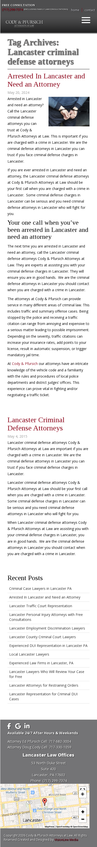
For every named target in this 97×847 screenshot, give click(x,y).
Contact (90, 10)
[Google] (17, 726)
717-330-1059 (60, 747)
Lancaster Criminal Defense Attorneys (36, 424)
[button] (45, 802)
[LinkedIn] (26, 726)
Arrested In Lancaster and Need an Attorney (46, 80)
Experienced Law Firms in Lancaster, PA (41, 663)
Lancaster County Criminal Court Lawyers (42, 637)
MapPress (49, 826)
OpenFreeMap (63, 826)
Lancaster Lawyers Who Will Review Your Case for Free (46, 674)
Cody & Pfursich (25, 363)
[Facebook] (8, 726)
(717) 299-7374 (12, 9)
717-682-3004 (60, 741)
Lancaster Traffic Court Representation (40, 605)
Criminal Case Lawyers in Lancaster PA (40, 588)
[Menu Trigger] (86, 20)
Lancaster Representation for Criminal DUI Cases (43, 696)
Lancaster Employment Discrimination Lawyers (47, 628)
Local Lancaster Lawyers (29, 654)
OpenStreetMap (80, 826)
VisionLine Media (66, 840)
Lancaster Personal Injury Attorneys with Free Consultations (46, 617)
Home (75, 10)
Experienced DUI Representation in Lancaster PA (48, 645)
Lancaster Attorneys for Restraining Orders (43, 685)
